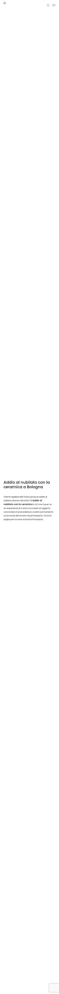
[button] (53, 5)
